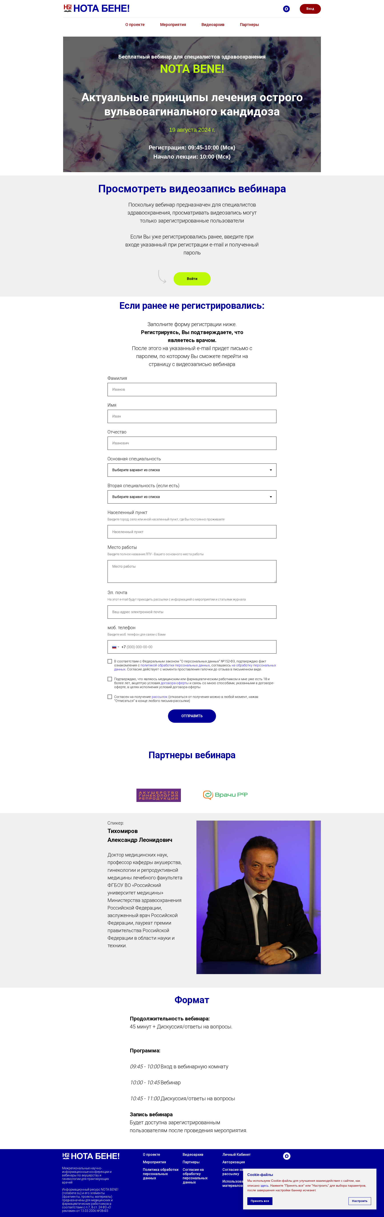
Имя (112, 405)
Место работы (122, 547)
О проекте (135, 24)
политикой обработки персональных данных (175, 665)
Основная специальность (134, 458)
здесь (264, 1185)
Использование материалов (235, 1183)
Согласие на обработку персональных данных (195, 1176)
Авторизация (233, 1162)
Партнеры (249, 24)
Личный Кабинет (236, 1154)
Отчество (117, 432)
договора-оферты (175, 683)
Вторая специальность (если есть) (144, 485)
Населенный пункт (127, 512)
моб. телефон (122, 627)
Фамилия (117, 378)
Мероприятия (173, 24)
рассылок (160, 697)
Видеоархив (213, 24)
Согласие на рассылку (233, 1172)
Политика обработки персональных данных (160, 1174)
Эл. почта (117, 592)
